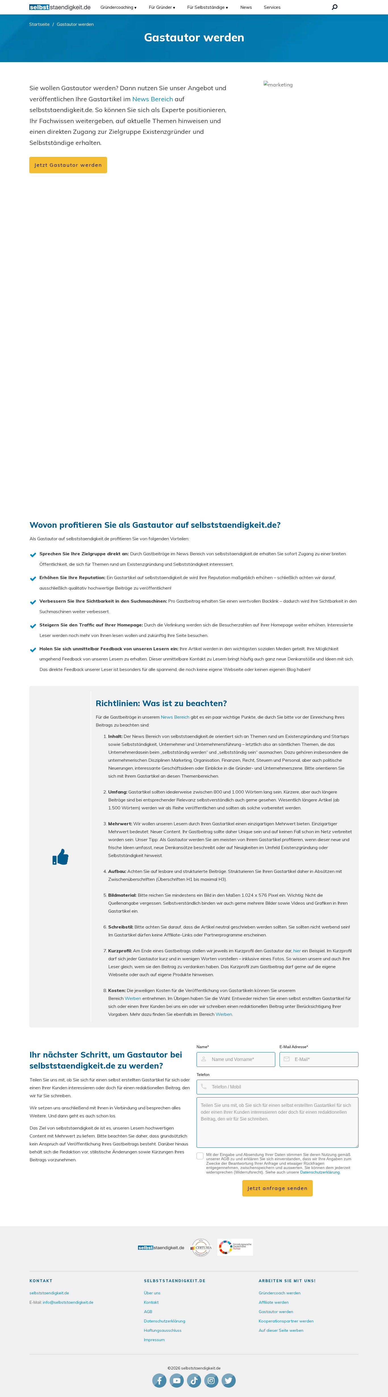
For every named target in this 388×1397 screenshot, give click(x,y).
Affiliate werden (274, 1302)
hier (297, 950)
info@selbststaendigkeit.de (68, 1302)
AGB (148, 1311)
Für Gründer (160, 7)
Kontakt (151, 1302)
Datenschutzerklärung (320, 1172)
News (246, 7)
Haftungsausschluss (163, 1330)
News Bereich (152, 99)
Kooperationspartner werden (286, 1321)
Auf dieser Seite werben (281, 1330)
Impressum (154, 1339)
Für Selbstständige (206, 7)
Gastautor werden (276, 1311)
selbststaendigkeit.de (49, 1292)
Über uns (152, 1292)
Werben (133, 998)
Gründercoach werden (280, 1292)
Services (272, 7)
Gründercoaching (117, 7)
